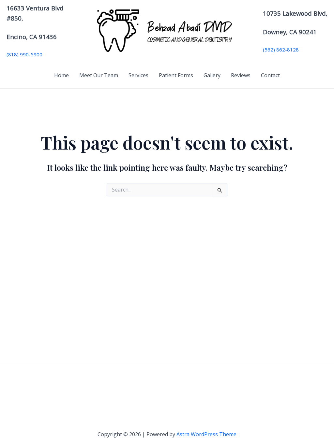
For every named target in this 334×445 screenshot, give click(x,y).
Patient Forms (176, 75)
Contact (270, 75)
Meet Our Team (98, 75)
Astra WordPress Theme (206, 434)
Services (138, 75)
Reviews (240, 75)
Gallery (212, 75)
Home (61, 75)
